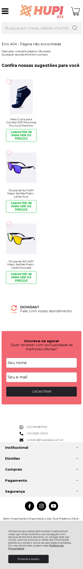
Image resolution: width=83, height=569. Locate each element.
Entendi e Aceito (28, 559)
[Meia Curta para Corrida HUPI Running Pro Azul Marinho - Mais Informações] (21, 96)
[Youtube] (53, 509)
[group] (41, 309)
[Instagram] (41, 509)
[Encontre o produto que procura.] (74, 28)
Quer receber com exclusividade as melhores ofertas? (42, 347)
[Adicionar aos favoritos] (9, 82)
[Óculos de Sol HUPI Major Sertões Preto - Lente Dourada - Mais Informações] (21, 238)
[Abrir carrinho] (75, 11)
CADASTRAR (41, 391)
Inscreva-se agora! (41, 341)
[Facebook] (29, 509)
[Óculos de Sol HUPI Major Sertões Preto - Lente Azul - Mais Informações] (21, 167)
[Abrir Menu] (5, 11)
